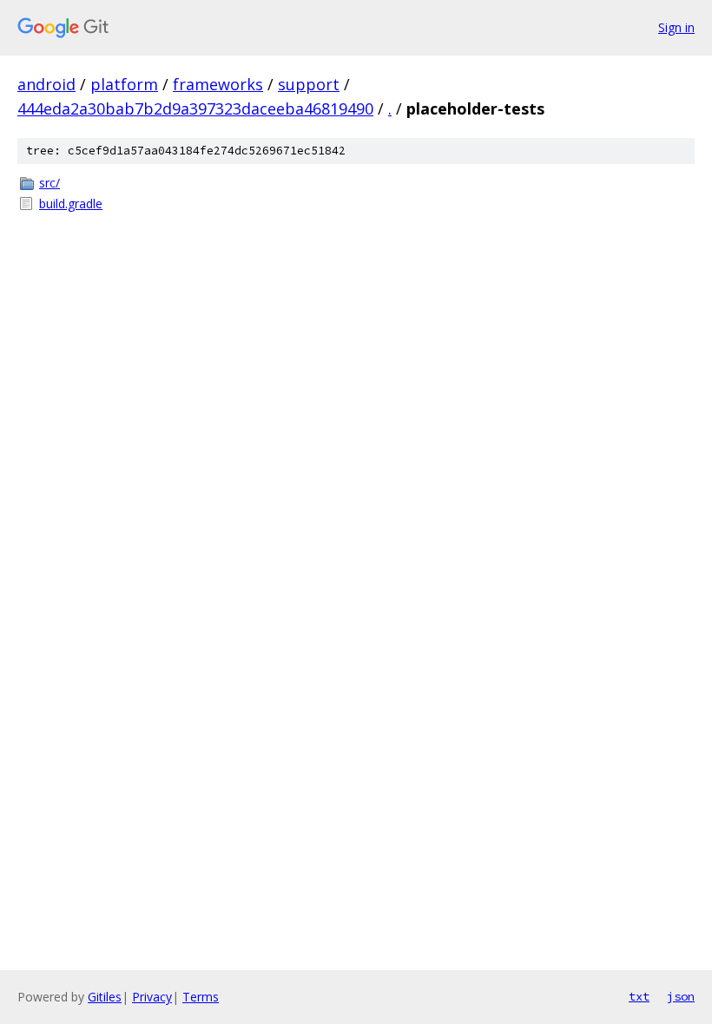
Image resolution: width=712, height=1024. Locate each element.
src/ (49, 182)
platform (124, 84)
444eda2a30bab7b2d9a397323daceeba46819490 (195, 108)
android (46, 84)
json (681, 996)
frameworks (218, 84)
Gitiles (105, 996)
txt (639, 996)
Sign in (676, 27)
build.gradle (70, 203)
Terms (200, 996)
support (309, 84)
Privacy (152, 996)
